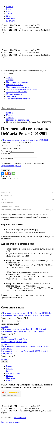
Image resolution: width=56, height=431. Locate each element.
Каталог (9, 9)
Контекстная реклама (10, 422)
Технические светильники (18, 99)
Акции (9, 14)
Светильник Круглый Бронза (14, 341)
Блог (8, 11)
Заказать (5, 170)
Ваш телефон (7, 158)
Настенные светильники (17, 82)
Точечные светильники (16, 92)
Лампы (9, 77)
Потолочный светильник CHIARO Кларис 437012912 (25, 315)
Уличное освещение (15, 94)
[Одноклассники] (6, 173)
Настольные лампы (14, 84)
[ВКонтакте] (2, 173)
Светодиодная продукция (17, 87)
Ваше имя (5, 154)
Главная (9, 7)
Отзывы (9, 16)
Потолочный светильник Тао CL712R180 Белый (22, 331)
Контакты (10, 21)
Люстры (10, 80)
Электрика (11, 96)
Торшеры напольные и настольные (21, 89)
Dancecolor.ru (20, 417)
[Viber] (9, 173)
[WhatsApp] (13, 173)
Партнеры (10, 18)
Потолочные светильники (17, 120)
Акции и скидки (13, 373)
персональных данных (11, 166)
